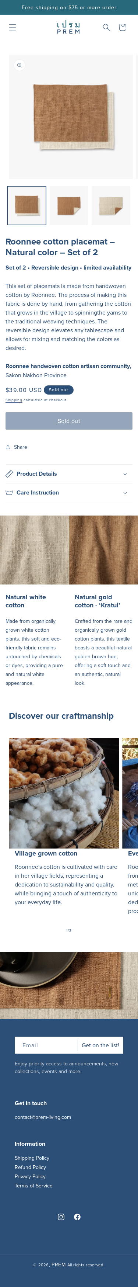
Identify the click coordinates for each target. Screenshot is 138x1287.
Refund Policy (30, 1167)
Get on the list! (100, 1045)
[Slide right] (85, 931)
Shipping (14, 399)
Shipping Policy (32, 1158)
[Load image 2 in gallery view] (69, 205)
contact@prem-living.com (43, 1117)
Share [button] (20, 447)
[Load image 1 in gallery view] (26, 205)
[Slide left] (53, 931)
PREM (59, 1264)
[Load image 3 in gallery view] (111, 205)
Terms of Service (34, 1185)
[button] (12, 27)
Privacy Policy (30, 1176)
